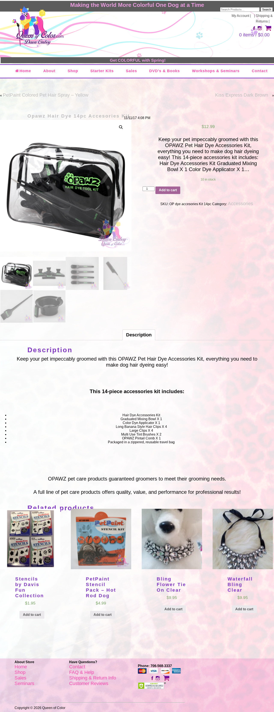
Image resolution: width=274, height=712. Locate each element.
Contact (260, 71)
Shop (73, 71)
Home (25, 71)
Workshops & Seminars (216, 71)
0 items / (254, 34)
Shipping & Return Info (92, 678)
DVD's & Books (164, 71)
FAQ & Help (81, 672)
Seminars (24, 683)
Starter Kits (102, 71)
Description (139, 334)
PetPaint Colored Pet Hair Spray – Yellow (45, 95)
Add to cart (168, 190)
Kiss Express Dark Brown (241, 95)
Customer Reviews (88, 683)
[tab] (138, 335)
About (49, 71)
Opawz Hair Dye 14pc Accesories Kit (78, 116)
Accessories (240, 203)
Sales (131, 71)
